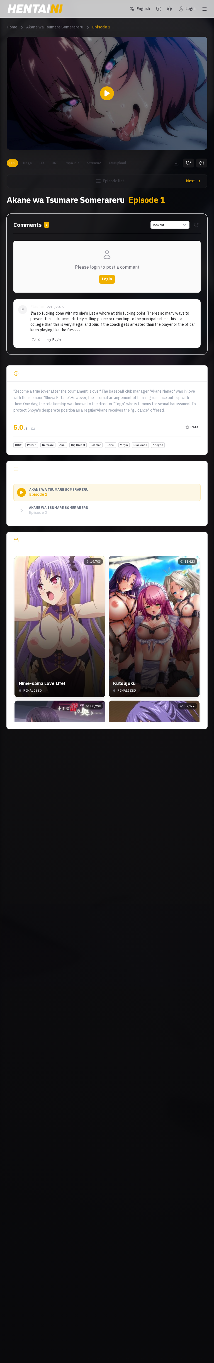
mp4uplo (72, 163)
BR (42, 163)
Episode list (113, 180)
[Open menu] (204, 8)
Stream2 (94, 163)
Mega (27, 163)
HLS (12, 163)
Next (190, 180)
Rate (194, 427)
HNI (55, 163)
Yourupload (117, 163)
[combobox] (169, 225)
